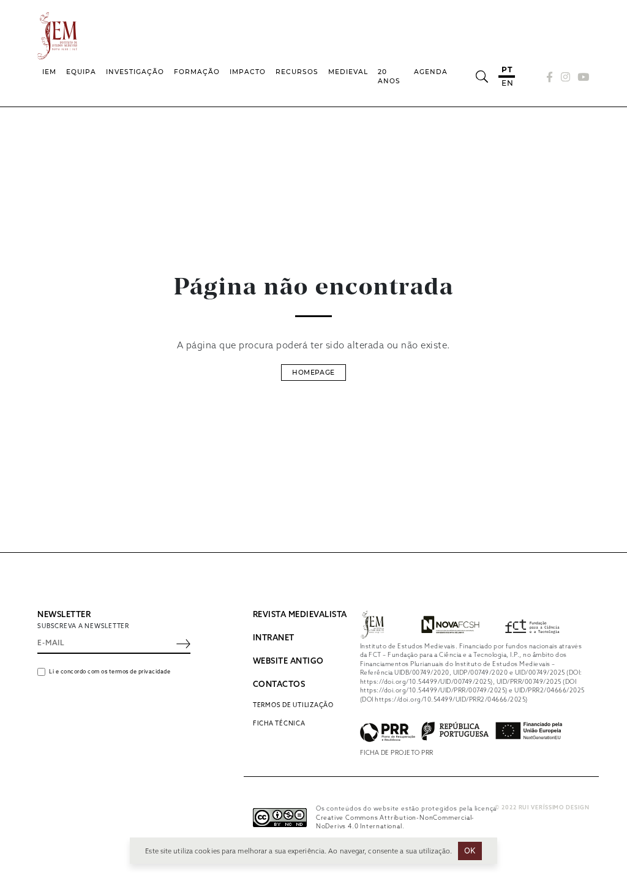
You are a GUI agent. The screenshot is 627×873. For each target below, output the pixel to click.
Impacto (248, 72)
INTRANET (274, 638)
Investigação (135, 72)
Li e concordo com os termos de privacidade (109, 672)
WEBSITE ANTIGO (288, 661)
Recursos (297, 72)
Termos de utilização (293, 705)
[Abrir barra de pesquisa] (481, 76)
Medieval (348, 72)
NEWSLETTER (64, 615)
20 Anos (389, 77)
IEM (49, 72)
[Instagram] (565, 76)
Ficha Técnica (279, 723)
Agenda (431, 72)
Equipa (81, 72)
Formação (197, 72)
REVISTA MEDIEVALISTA (300, 615)
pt (506, 69)
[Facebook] (550, 76)
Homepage (313, 373)
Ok (470, 850)
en (507, 83)
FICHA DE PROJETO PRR (397, 753)
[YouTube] (582, 76)
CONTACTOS (279, 684)
